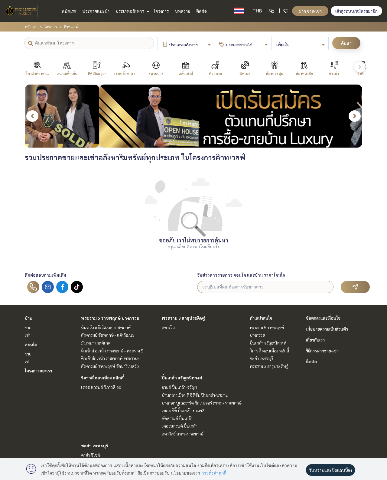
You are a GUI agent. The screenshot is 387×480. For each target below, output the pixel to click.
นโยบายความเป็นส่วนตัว (327, 329)
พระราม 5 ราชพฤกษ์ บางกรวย (110, 318)
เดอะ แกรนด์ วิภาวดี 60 (101, 387)
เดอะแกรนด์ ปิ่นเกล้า (179, 425)
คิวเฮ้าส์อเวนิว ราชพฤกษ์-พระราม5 (110, 358)
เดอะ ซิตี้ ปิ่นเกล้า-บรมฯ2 (183, 410)
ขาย (28, 327)
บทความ (182, 11)
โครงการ (161, 11)
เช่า (28, 335)
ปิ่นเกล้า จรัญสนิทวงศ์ (182, 377)
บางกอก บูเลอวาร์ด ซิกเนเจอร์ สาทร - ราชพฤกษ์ (202, 402)
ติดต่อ (201, 11)
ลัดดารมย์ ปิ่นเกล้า (177, 418)
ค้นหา (346, 43)
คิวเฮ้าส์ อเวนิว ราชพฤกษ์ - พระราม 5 (112, 350)
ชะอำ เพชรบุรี (94, 445)
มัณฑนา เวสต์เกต (96, 342)
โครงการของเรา (38, 370)
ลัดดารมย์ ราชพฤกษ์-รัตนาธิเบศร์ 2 (110, 366)
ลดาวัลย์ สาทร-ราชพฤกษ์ (182, 433)
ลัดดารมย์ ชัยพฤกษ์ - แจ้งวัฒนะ (108, 335)
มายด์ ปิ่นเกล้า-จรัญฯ (179, 387)
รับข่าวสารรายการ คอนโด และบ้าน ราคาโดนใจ (241, 275)
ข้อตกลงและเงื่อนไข (323, 318)
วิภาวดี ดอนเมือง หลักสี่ (102, 377)
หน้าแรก (68, 11)
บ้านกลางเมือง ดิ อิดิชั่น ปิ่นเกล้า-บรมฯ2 (195, 395)
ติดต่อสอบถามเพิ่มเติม (45, 275)
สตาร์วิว (168, 327)
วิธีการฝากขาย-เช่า (322, 350)
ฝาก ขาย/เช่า (310, 11)
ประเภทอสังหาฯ (130, 11)
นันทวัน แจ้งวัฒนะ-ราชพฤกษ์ (106, 327)
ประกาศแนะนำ (95, 11)
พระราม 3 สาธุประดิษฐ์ (184, 318)
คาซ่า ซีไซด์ (90, 455)
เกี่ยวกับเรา (315, 339)
